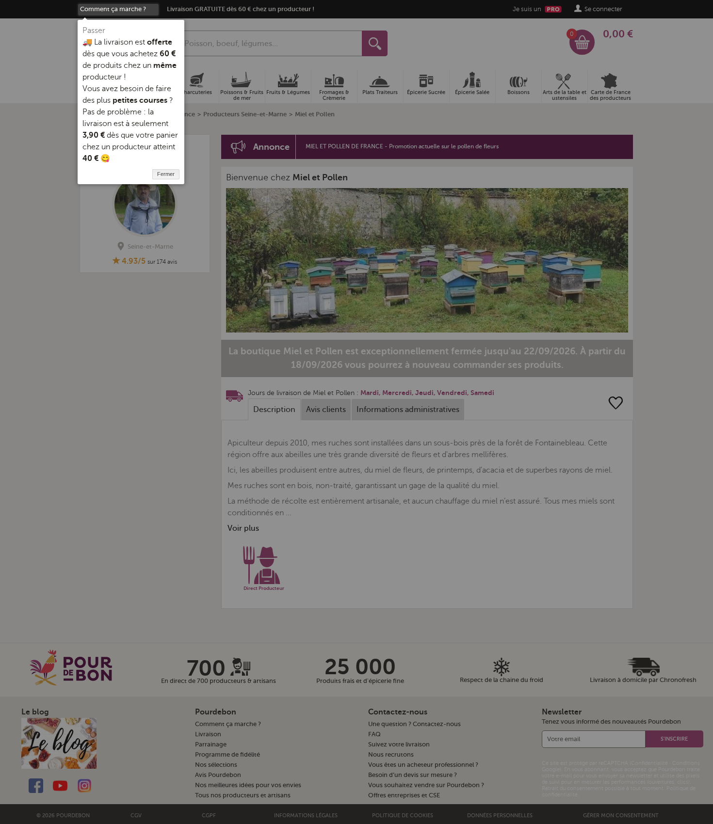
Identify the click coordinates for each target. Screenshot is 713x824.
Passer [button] (93, 30)
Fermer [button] (166, 174)
